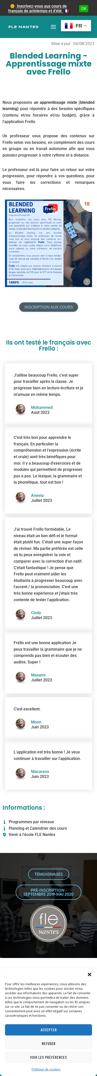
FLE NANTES (23, 27)
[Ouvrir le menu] (53, 26)
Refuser (48, 1043)
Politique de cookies (46, 1069)
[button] (89, 974)
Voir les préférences (48, 1057)
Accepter (49, 1029)
